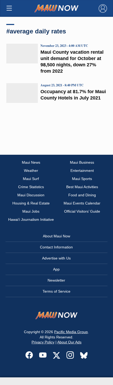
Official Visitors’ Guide (82, 211)
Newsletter (56, 280)
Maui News (31, 162)
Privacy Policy (43, 342)
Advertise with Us (56, 258)
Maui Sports (82, 179)
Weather (31, 170)
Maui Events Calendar (82, 203)
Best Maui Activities (82, 187)
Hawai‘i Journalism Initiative (31, 219)
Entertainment (82, 170)
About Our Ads (69, 342)
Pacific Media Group (71, 332)
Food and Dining (82, 195)
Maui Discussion (30, 195)
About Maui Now (56, 236)
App (56, 269)
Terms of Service (56, 291)
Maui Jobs (30, 211)
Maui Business (82, 162)
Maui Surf (31, 179)
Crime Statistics (31, 187)
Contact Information (56, 247)
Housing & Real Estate (31, 203)
